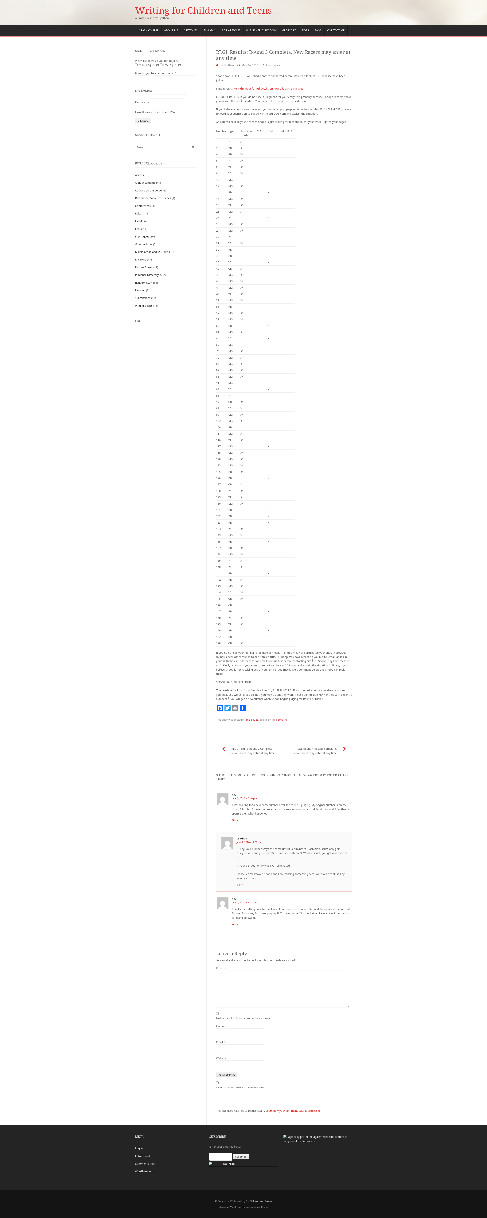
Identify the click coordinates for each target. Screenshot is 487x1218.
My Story (140, 259)
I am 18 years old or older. (151, 112)
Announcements (145, 182)
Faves (305, 30)
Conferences (143, 206)
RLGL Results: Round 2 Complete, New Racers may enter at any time (253, 751)
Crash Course (148, 30)
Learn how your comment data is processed (293, 1110)
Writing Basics (144, 305)
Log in (139, 1148)
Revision (140, 290)
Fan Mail (209, 30)
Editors (139, 213)
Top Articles (231, 30)
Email (220, 1042)
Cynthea (229, 65)
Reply (235, 820)
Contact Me (336, 30)
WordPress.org (144, 1171)
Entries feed (142, 1156)
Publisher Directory (261, 30)
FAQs (318, 30)
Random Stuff (143, 282)
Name (221, 1026)
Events (139, 221)
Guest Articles (143, 244)
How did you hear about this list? (155, 73)
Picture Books (144, 267)
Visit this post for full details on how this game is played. (269, 88)
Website (221, 1058)
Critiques (191, 30)
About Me (171, 30)
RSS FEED (229, 1163)
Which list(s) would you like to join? (156, 61)
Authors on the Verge (148, 190)
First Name (142, 102)
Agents (139, 175)
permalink (281, 719)
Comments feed (145, 1164)
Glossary (289, 30)
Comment (222, 968)
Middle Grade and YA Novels (152, 252)
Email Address (143, 90)
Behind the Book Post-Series (153, 198)
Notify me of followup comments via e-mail (243, 1018)
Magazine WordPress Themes (234, 1206)
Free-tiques (273, 65)
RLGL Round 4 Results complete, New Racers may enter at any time (315, 751)
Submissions (142, 298)
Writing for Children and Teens (203, 10)
